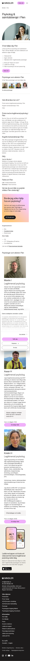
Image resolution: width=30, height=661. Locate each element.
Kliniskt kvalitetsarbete (8, 628)
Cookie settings (6, 650)
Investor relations (7, 624)
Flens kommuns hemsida (15, 246)
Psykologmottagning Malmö (10, 608)
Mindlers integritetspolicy (8, 647)
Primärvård (5, 596)
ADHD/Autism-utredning (9, 601)
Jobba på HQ (6, 636)
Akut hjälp (5, 616)
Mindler (4, 7)
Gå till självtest (10, 217)
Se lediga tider (15, 425)
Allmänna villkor (19, 647)
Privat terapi (5, 599)
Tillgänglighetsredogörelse (17, 650)
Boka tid (21, 3)
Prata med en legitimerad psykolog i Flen (13, 103)
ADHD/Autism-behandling (9, 604)
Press (3, 621)
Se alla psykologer (7, 90)
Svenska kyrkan (8, 231)
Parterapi (4, 606)
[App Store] (7, 568)
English (10, 643)
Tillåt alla (15, 339)
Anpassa (14, 343)
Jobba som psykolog (8, 633)
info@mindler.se (6, 582)
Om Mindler (5, 619)
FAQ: (3, 108)
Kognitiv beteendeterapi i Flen (10, 105)
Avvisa (15, 347)
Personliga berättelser (8, 631)
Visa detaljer (22, 334)
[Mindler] (7, 3)
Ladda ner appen (7, 626)
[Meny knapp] (27, 3)
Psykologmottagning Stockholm (11, 611)
